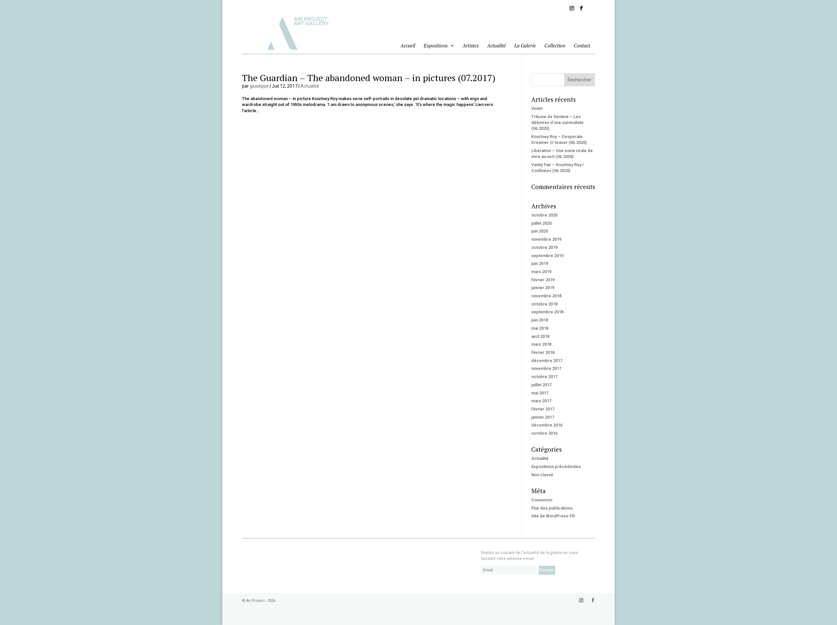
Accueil (408, 45)
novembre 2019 (546, 239)
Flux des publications (551, 508)
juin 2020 (539, 231)
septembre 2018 (547, 311)
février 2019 (543, 279)
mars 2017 (541, 400)
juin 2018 (539, 320)
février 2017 (543, 409)
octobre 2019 (544, 247)
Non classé (542, 474)
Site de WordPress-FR (553, 515)
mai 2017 (539, 393)
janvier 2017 (542, 417)
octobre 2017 (544, 376)
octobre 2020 (544, 215)
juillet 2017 (541, 384)
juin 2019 (539, 263)
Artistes (471, 45)
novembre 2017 (546, 368)
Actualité (496, 45)
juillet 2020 (541, 223)
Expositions (436, 46)
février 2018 (543, 352)
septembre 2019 (547, 255)
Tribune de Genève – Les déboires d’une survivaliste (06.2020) (557, 122)
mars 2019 (541, 271)
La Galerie (525, 45)
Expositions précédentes (556, 466)
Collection (554, 45)
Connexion (541, 499)
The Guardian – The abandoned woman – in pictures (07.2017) (368, 78)
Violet (536, 108)
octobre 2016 (544, 433)
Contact (582, 45)
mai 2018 (539, 328)
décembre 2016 (546, 425)
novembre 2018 (546, 295)
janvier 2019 (542, 287)
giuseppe (259, 86)
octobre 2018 (544, 304)
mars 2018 (541, 344)
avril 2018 (540, 336)
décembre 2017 (546, 360)
